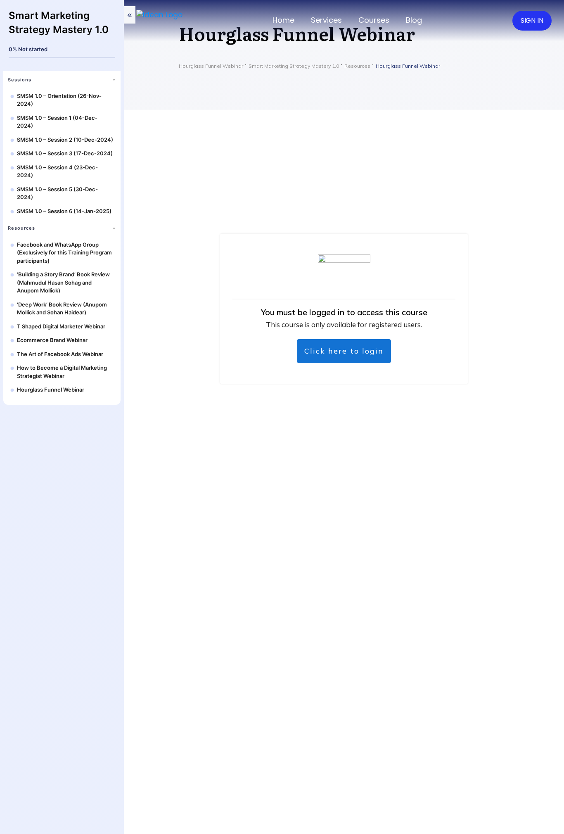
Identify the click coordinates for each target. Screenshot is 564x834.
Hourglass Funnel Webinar (50, 389)
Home (283, 20)
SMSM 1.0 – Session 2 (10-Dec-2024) (65, 139)
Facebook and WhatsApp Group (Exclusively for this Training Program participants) (64, 252)
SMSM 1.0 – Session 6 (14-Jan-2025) (64, 211)
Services (326, 20)
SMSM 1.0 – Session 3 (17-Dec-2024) (65, 153)
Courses (373, 20)
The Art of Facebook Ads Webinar (60, 354)
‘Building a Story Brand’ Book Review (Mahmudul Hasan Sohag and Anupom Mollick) (63, 282)
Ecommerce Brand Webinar (52, 340)
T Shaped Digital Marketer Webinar (61, 326)
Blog (414, 20)
